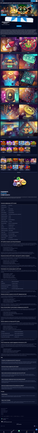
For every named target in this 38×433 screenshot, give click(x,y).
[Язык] (35, 426)
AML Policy (2, 413)
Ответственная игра (3, 409)
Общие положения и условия (4, 408)
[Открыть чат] (36, 429)
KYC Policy (2, 414)
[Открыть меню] (1, 1)
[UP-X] (3, 1)
